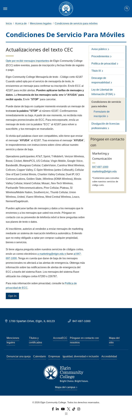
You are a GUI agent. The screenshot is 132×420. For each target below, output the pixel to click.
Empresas (54, 356)
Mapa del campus (65, 387)
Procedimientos (100, 56)
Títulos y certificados (35, 340)
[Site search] (126, 8)
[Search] (126, 8)
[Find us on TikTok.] (74, 410)
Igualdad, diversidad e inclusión (81, 356)
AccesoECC (60, 338)
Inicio (9, 23)
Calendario (39, 356)
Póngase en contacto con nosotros (84, 340)
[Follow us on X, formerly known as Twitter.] (69, 410)
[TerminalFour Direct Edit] (66, 413)
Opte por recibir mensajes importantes (27, 60)
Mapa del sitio (114, 340)
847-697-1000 (100, 167)
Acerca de (21, 23)
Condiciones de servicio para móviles (76, 23)
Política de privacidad (103, 63)
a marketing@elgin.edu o (52, 253)
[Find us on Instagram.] (79, 410)
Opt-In (12, 296)
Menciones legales (41, 23)
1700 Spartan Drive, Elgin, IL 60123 (32, 321)
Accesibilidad (109, 356)
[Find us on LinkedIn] (57, 410)
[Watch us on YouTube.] (63, 410)
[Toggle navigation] (5, 9)
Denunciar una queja (19, 356)
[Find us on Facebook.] (53, 410)
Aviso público (99, 49)
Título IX (96, 70)
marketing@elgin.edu (104, 171)
